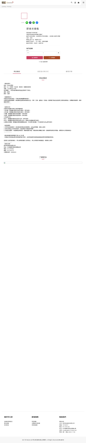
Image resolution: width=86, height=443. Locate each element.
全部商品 (4, 6)
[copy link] (37, 22)
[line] (27, 22)
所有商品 (9, 6)
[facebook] (30, 22)
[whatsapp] (33, 22)
